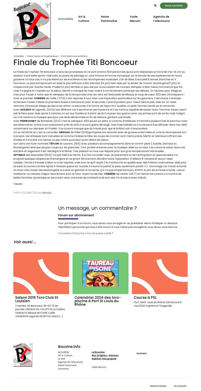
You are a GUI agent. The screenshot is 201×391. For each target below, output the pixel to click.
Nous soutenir (174, 5)
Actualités (65, 19)
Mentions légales (158, 385)
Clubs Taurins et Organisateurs (42, 56)
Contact (141, 353)
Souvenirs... (64, 368)
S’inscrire (78, 233)
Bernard (47, 192)
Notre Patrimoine (109, 19)
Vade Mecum (135, 19)
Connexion (64, 233)
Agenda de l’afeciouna (161, 19)
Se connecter (180, 385)
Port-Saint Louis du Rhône (74, 56)
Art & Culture (83, 19)
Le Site (61, 358)
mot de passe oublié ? (99, 233)
